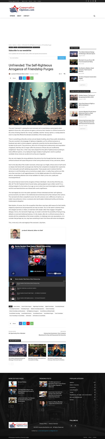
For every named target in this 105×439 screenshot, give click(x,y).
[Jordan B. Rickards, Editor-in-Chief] (10, 74)
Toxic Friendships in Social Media (16, 315)
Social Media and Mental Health (47, 311)
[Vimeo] (93, 1)
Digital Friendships (49, 306)
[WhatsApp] (31, 78)
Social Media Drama (37, 313)
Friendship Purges (25, 308)
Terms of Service (53, 423)
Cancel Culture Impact (26, 306)
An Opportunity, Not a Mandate (17, 333)
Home (10, 45)
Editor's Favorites (36, 47)
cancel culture (16, 306)
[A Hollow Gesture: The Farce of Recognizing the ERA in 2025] (74, 97)
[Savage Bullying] (13, 384)
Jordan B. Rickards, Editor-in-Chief (20, 73)
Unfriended (28, 315)
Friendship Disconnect (14, 308)
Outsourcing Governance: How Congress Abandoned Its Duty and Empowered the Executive (86, 122)
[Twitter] (91, 1)
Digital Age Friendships (38, 306)
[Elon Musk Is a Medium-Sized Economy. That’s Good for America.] (57, 350)
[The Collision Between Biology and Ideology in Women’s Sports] (18, 350)
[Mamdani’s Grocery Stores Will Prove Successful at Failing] (37, 350)
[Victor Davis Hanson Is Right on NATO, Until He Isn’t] (74, 105)
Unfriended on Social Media (39, 315)
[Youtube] (95, 1)
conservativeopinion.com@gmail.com (48, 431)
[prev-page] (10, 364)
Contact (39, 1)
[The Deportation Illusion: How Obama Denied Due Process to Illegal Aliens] (13, 392)
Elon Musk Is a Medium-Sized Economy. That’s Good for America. (86, 69)
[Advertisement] (52, 30)
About (35, 1)
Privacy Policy (43, 423)
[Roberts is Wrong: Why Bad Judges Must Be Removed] (43, 404)
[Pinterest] (28, 78)
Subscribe (61, 58)
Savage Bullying (22, 382)
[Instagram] (88, 1)
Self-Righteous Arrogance (33, 311)
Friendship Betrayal (59, 306)
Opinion (30, 1)
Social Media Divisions (26, 313)
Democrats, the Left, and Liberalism (25, 47)
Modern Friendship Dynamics (37, 308)
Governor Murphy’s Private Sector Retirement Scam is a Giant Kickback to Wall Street (87, 113)
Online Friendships (50, 308)
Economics (31, 355)
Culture (19, 45)
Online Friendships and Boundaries (17, 311)
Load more (82, 85)
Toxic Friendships (59, 313)
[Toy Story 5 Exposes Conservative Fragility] (74, 79)
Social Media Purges (48, 313)
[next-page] (12, 364)
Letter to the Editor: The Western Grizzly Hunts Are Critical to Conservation (26, 399)
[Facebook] (86, 1)
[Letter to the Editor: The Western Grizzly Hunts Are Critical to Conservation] (13, 400)
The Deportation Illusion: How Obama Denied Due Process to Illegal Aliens (26, 391)
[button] (94, 16)
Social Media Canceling (14, 313)
